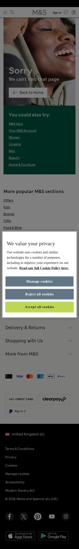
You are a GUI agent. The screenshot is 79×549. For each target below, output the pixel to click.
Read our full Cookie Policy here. (44, 268)
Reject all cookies (39, 294)
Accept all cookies (39, 307)
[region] (39, 274)
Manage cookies (39, 281)
